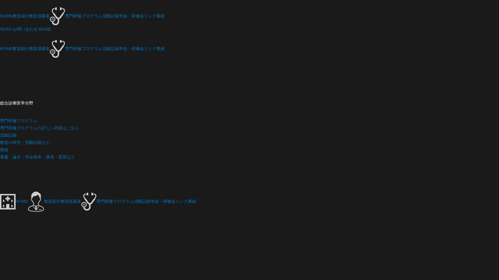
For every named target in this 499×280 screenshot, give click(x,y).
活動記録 (110, 15)
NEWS (6, 29)
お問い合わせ (25, 29)
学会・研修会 (131, 15)
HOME (6, 15)
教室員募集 (39, 15)
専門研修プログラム (83, 15)
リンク (150, 15)
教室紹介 (20, 15)
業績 (160, 15)
